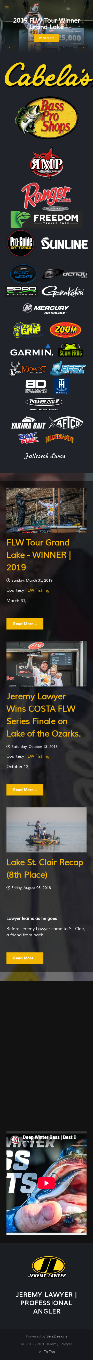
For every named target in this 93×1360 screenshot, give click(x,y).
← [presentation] (10, 47)
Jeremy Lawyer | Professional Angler (46, 1303)
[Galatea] (47, 1267)
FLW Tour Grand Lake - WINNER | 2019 (38, 555)
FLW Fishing (37, 590)
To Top (49, 1352)
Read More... (25, 624)
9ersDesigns (57, 1336)
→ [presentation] (83, 47)
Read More (46, 38)
